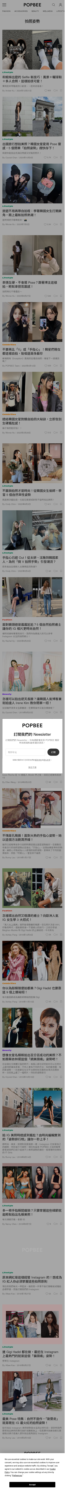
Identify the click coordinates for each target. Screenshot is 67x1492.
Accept (32, 1485)
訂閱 (53, 752)
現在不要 (32, 767)
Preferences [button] (17, 1475)
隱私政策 (46, 760)
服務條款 (38, 760)
